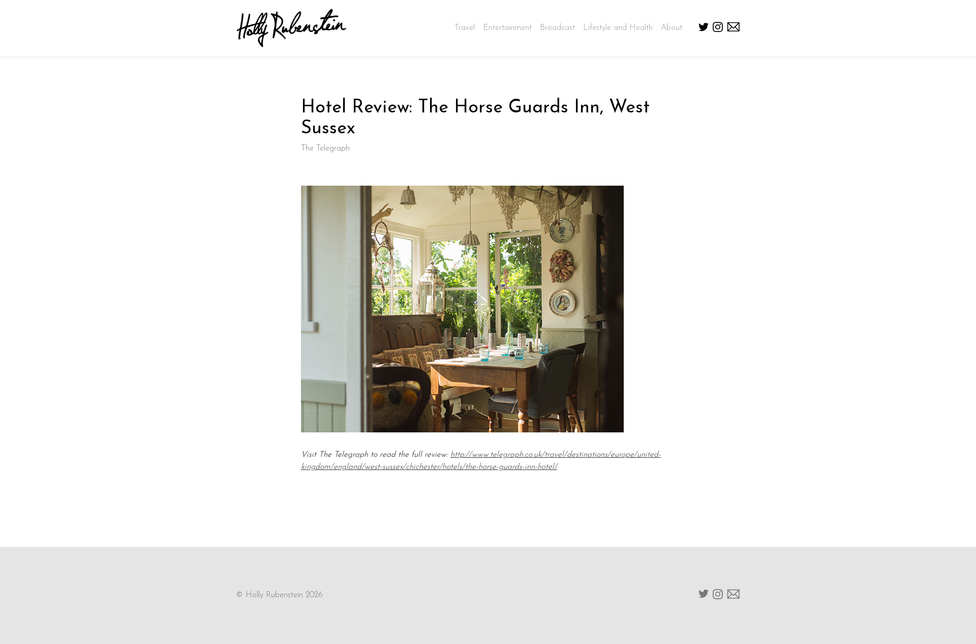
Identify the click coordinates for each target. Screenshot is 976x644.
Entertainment (507, 28)
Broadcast (557, 28)
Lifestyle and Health (618, 28)
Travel (464, 28)
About (671, 28)
